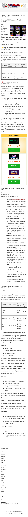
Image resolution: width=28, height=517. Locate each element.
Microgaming (4, 469)
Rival (2, 480)
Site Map (3, 502)
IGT (2, 463)
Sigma (2, 485)
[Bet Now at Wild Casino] (14, 141)
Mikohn (3, 471)
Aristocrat (3, 451)
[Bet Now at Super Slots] (14, 172)
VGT (2, 489)
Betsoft (3, 460)
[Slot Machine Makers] (14, 7)
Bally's (2, 458)
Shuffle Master (4, 483)
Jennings (3, 465)
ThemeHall (20, 513)
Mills (2, 474)
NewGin (3, 476)
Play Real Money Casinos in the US (9, 503)
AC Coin (3, 454)
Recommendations (5, 500)
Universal (3, 487)
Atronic (3, 456)
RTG (2, 478)
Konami (3, 467)
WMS (2, 492)
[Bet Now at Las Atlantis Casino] (14, 156)
